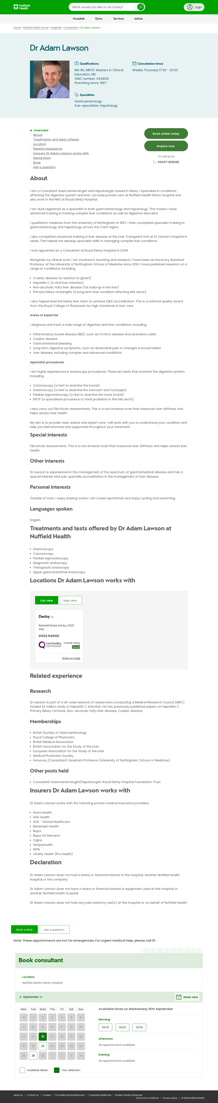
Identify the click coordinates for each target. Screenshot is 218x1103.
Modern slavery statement (128, 1095)
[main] (109, 557)
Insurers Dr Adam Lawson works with (61, 153)
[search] (107, 7)
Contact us (33, 1095)
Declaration (42, 158)
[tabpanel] (109, 637)
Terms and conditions (147, 1098)
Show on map (71, 658)
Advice (138, 18)
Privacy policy (170, 1098)
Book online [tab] (24, 930)
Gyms (98, 18)
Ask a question (44, 167)
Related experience (47, 149)
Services (118, 18)
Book (37, 162)
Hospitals (79, 18)
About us (18, 1095)
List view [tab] (46, 601)
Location (39, 144)
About (37, 135)
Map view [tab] (70, 601)
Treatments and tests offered (56, 139)
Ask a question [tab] (54, 930)
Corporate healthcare (100, 1095)
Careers (47, 1095)
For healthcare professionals (70, 1095)
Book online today (166, 134)
